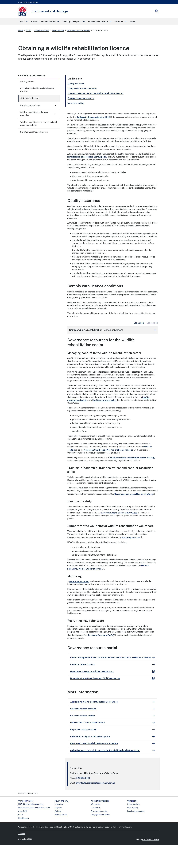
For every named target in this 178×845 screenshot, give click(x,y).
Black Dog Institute (131, 537)
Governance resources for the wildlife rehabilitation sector (95, 93)
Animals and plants (41, 30)
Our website (95, 808)
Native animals (58, 30)
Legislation (59, 804)
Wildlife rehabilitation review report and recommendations (38, 123)
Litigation (58, 808)
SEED (20, 815)
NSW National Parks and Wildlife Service (34, 808)
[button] (22, 21)
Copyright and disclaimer (100, 815)
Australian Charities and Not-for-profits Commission (108, 450)
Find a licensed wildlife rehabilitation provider (37, 89)
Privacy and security (99, 811)
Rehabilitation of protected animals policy (87, 157)
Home (20, 30)
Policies (58, 811)
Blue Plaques (23, 818)
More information (76, 103)
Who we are (95, 804)
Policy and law (61, 801)
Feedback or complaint (136, 811)
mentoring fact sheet (79, 581)
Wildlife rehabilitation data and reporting (34, 113)
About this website (100, 801)
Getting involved (27, 81)
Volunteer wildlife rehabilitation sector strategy (132, 458)
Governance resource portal (81, 98)
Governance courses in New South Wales (133, 494)
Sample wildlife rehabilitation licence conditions (113, 330)
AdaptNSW (22, 811)
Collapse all (152, 323)
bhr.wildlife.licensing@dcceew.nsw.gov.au (95, 783)
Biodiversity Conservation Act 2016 (93, 117)
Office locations (133, 804)
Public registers (61, 815)
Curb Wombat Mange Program (34, 132)
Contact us (132, 801)
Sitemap (21, 833)
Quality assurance (76, 84)
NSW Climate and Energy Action (30, 804)
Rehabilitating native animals (78, 30)
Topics (28, 30)
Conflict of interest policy (104, 400)
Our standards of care (30, 105)
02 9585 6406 (83, 778)
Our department (25, 801)
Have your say (132, 808)
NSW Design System (150, 839)
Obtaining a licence (29, 98)
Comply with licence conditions (82, 88)
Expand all (139, 323)
